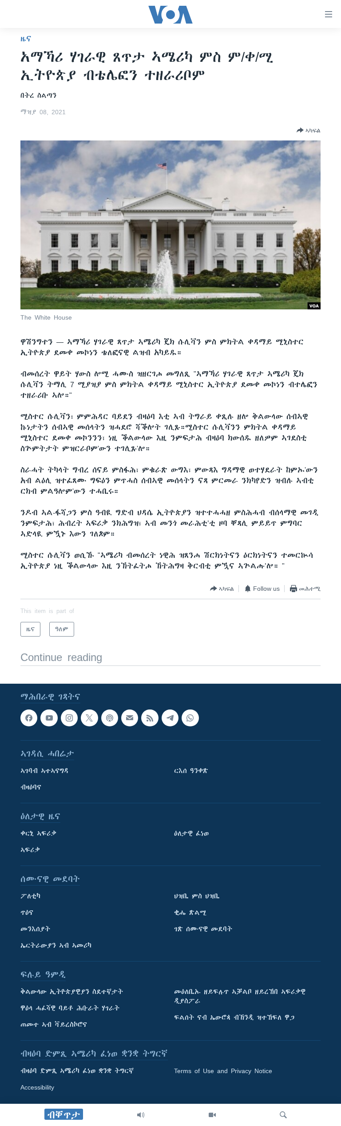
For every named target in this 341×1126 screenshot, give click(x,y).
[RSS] (149, 717)
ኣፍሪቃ (30, 850)
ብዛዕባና (30, 788)
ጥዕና (26, 913)
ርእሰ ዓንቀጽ (191, 771)
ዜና (26, 38)
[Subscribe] (129, 717)
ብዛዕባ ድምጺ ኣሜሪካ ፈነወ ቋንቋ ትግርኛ (77, 1071)
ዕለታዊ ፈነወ (191, 834)
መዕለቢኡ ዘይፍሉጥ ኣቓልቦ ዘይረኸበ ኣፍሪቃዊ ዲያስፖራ (239, 997)
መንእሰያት (35, 930)
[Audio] (140, 1115)
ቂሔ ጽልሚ (190, 913)
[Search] (283, 1115)
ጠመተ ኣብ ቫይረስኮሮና (53, 1025)
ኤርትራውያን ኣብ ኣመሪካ (55, 946)
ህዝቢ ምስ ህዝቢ (197, 897)
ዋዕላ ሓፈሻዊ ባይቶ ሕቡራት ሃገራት (69, 1009)
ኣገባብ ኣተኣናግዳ (44, 771)
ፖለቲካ (30, 897)
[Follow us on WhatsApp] (190, 717)
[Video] (212, 1115)
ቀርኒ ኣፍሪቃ (38, 834)
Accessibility (37, 1088)
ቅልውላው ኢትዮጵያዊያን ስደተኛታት (71, 992)
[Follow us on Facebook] (28, 717)
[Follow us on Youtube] (48, 717)
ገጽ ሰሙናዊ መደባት (203, 930)
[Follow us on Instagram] (69, 717)
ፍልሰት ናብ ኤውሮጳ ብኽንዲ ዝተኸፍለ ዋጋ (234, 1018)
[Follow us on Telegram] (170, 717)
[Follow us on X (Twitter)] (89, 717)
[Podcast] (109, 717)
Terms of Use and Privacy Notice (223, 1071)
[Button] (309, 130)
